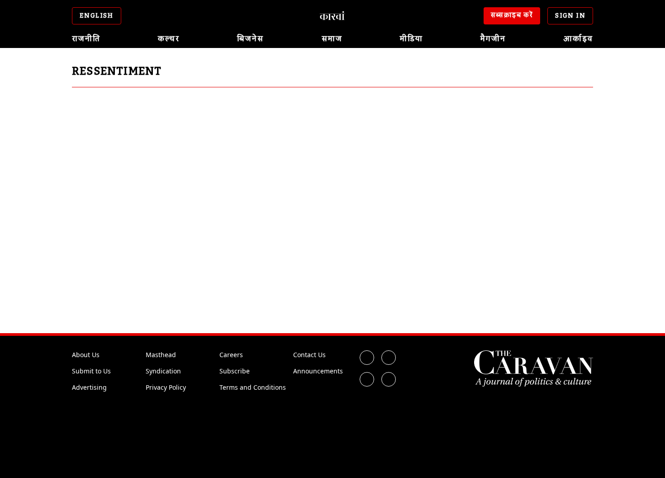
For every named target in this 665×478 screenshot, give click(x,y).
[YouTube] (388, 379)
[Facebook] (367, 357)
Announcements (318, 371)
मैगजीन (493, 39)
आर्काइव (578, 39)
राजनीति (86, 39)
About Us (86, 354)
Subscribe (234, 371)
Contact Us (309, 354)
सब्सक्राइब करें (512, 15)
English (97, 16)
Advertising (89, 387)
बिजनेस (250, 39)
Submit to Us (91, 371)
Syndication (163, 371)
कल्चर (169, 39)
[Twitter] (388, 357)
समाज (332, 39)
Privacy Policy (166, 387)
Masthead (161, 354)
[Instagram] (367, 379)
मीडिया (411, 39)
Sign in (570, 16)
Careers (231, 354)
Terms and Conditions (252, 387)
